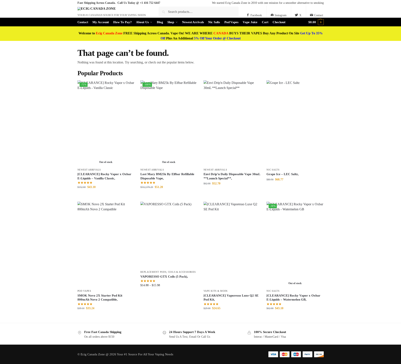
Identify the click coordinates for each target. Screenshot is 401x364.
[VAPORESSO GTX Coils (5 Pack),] (168, 235)
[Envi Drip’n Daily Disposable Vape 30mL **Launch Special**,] (232, 122)
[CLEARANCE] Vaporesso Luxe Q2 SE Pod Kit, (231, 297)
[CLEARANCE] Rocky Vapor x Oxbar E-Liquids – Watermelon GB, (293, 297)
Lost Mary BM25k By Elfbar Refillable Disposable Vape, (167, 176)
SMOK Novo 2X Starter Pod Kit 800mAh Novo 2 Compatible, (99, 297)
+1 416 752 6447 (150, 2)
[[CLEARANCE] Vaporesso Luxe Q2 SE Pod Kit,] (232, 244)
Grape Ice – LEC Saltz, (282, 174)
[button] (316, 22)
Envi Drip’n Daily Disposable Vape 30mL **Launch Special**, (232, 176)
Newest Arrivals (89, 169)
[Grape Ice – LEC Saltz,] (294, 122)
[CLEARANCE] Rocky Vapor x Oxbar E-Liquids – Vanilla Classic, (104, 176)
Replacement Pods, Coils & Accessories (168, 272)
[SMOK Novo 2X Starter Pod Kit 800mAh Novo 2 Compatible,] (105, 244)
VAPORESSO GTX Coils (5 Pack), (164, 276)
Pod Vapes (84, 291)
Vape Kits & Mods (216, 291)
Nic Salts (272, 169)
